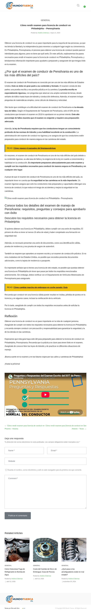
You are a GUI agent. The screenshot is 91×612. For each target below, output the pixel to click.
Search (78, 5)
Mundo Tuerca (70, 608)
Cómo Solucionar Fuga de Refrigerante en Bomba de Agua (15, 572)
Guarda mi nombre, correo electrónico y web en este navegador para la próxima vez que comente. (45, 470)
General (45, 20)
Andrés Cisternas (43, 33)
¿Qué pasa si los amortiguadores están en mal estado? (72, 572)
